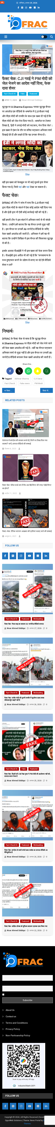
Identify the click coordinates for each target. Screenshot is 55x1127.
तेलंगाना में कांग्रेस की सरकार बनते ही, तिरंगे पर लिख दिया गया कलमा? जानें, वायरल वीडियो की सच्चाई (24, 442)
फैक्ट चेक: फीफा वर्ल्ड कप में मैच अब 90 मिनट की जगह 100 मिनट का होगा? (26, 487)
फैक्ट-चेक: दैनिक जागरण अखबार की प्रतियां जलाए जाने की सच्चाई (27, 531)
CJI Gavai (38, 379)
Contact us (11, 1016)
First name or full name (13, 973)
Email (5, 984)
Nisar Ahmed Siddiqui (32, 100)
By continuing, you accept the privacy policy (26, 994)
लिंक (27, 174)
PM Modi (39, 383)
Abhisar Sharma (22, 379)
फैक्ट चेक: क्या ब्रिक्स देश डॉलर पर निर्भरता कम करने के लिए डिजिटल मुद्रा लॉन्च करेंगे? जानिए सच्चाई (10, 390)
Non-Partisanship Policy (18, 1035)
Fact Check (10, 383)
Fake (23, 94)
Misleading (38, 619)
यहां (20, 186)
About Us (10, 1010)
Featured (33, 94)
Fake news (25, 383)
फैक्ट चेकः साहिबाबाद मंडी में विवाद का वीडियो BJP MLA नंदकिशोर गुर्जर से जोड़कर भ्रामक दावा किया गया (48, 390)
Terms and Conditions (17, 1023)
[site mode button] (44, 36)
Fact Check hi (10, 94)
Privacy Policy (13, 1029)
